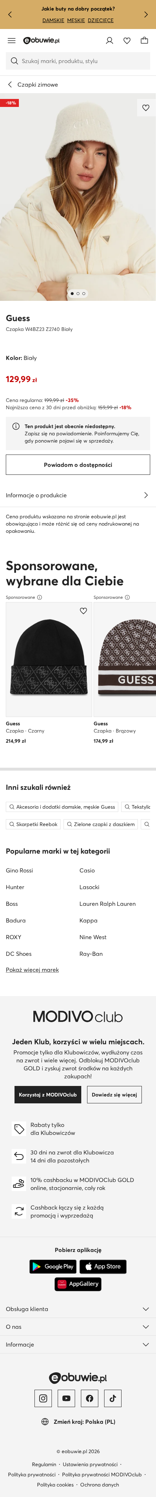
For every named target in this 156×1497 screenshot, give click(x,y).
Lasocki (89, 887)
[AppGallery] (78, 1284)
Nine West (93, 937)
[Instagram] (43, 1398)
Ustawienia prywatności (90, 1464)
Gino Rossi (19, 870)
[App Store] (103, 1267)
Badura (16, 920)
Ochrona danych (99, 1484)
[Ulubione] (127, 40)
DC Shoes (19, 953)
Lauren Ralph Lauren (107, 903)
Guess (18, 318)
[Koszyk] (144, 40)
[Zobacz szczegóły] (146, 495)
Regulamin (44, 1464)
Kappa (88, 920)
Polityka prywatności (32, 1474)
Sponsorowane (20, 597)
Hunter (15, 887)
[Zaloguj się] (109, 40)
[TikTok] (113, 1398)
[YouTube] (66, 1398)
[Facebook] (89, 1398)
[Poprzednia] (10, 14)
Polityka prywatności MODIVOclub (102, 1474)
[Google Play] (53, 1267)
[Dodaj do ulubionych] (146, 107)
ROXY (13, 937)
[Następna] (146, 14)
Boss (12, 903)
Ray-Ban (91, 953)
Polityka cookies (55, 1484)
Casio (87, 870)
